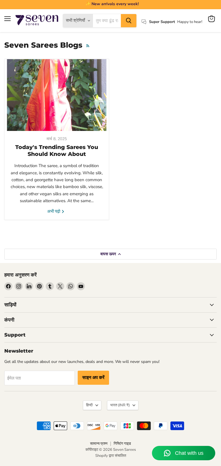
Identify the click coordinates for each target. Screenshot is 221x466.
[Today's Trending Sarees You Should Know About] (57, 95)
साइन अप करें (93, 377)
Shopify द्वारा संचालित (110, 455)
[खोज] (128, 20)
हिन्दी (89, 405)
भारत (120, 405)
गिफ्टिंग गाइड (122, 443)
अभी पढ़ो (54, 211)
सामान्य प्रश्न (98, 443)
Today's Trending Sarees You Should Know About (56, 150)
